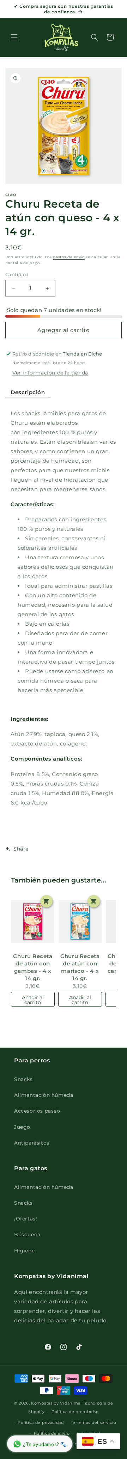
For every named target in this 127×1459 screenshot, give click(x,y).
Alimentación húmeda (43, 1095)
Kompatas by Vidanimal (56, 1403)
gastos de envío (69, 257)
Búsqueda (27, 1234)
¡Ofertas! (25, 1219)
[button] (14, 37)
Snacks (23, 1079)
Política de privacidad (41, 1422)
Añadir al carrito (33, 999)
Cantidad (16, 274)
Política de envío (52, 1433)
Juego (22, 1127)
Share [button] (21, 849)
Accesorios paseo (37, 1111)
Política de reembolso (75, 1411)
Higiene (24, 1251)
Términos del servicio (93, 1422)
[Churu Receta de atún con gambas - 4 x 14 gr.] (32, 921)
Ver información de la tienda (50, 373)
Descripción (28, 392)
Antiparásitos (31, 1143)
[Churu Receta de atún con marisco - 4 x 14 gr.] (80, 921)
